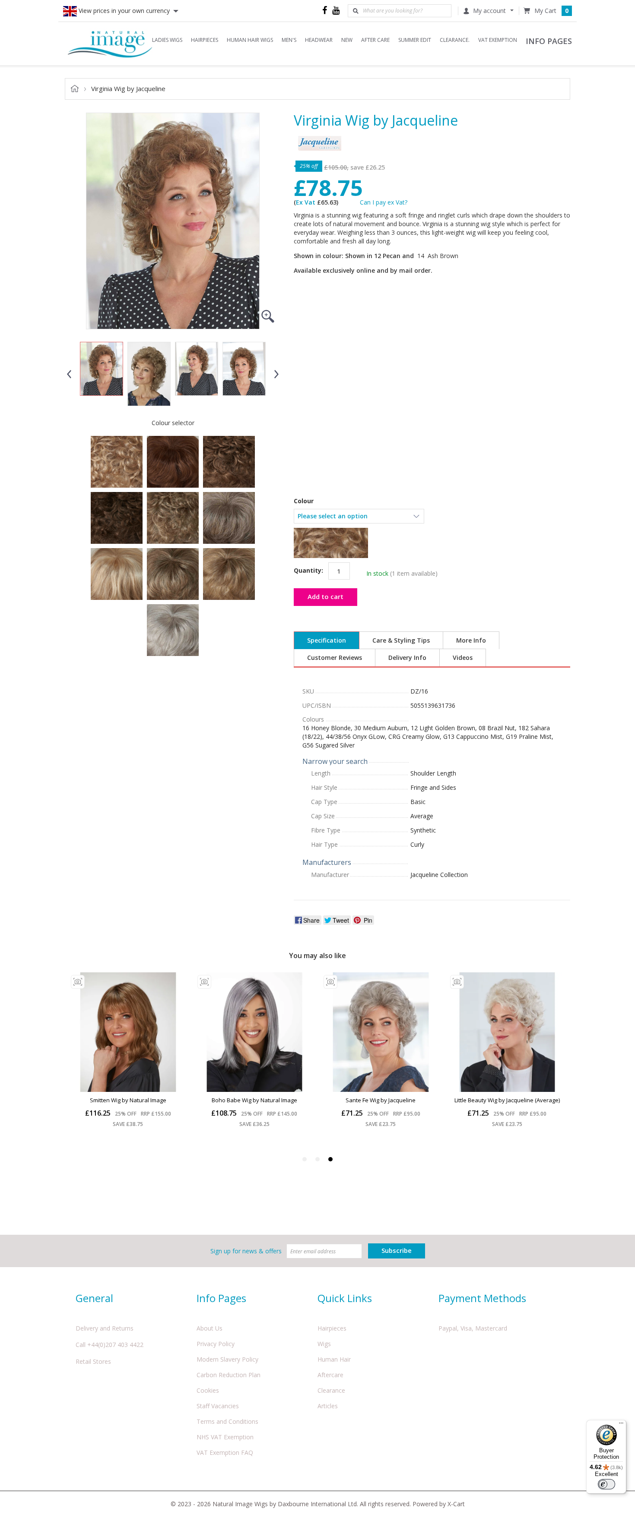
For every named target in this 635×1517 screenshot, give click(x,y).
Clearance (331, 1390)
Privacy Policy (216, 1344)
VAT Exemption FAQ (225, 1452)
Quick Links (345, 1298)
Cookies (208, 1390)
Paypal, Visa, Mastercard (472, 1328)
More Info (471, 640)
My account (489, 10)
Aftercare (330, 1375)
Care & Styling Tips (401, 640)
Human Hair (334, 1359)
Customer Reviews (334, 657)
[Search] (355, 11)
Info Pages (221, 1298)
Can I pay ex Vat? (383, 202)
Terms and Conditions (227, 1421)
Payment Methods (482, 1298)
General (94, 1298)
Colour (304, 501)
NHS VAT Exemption (225, 1437)
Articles (328, 1406)
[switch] (606, 1484)
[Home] (110, 43)
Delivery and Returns (104, 1328)
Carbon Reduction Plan (228, 1375)
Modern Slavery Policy (227, 1359)
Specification (326, 640)
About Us (209, 1328)
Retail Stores (93, 1361)
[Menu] (621, 1425)
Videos (463, 657)
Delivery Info (407, 657)
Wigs (324, 1344)
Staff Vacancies (218, 1406)
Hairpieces (332, 1328)
